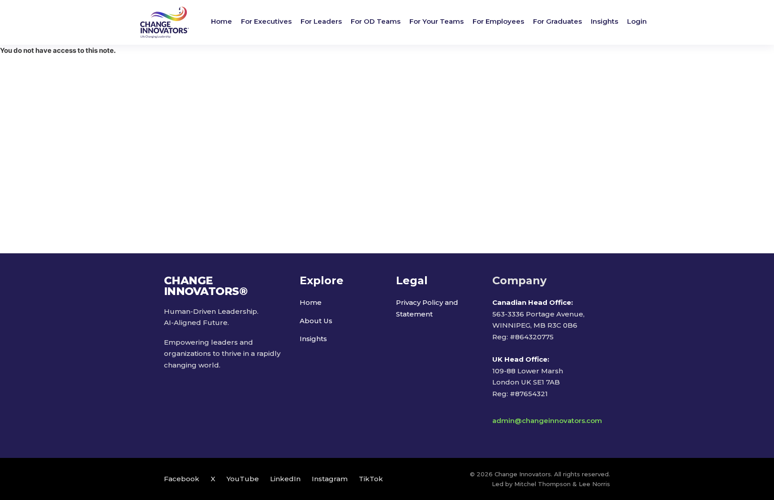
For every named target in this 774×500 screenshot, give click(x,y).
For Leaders (321, 21)
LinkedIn (285, 478)
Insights (604, 21)
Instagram (330, 478)
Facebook (181, 478)
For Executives (266, 21)
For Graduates (557, 21)
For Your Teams (436, 21)
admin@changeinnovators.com (547, 420)
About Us (316, 320)
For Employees (498, 21)
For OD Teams (375, 21)
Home (221, 21)
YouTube (243, 478)
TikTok (371, 478)
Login (637, 21)
